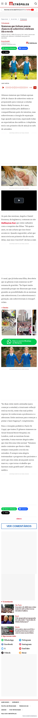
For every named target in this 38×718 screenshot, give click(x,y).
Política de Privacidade (8, 706)
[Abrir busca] (36, 4)
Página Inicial (4, 19)
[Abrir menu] (2, 4)
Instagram (27, 644)
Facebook (8, 644)
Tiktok (7, 653)
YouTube (26, 648)
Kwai (24, 653)
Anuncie (3, 709)
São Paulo (18, 605)
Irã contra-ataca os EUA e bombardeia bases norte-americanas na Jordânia (24, 631)
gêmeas (19, 519)
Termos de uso (23, 706)
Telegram (26, 640)
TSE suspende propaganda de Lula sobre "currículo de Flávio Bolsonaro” (25, 620)
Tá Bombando (23, 19)
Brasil (17, 616)
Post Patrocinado (15, 709)
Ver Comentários (19, 526)
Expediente (15, 702)
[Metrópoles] (19, 3)
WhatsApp (9, 640)
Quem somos (5, 702)
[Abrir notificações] (6, 4)
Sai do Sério (14, 19)
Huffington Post (8, 223)
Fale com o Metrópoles (8, 713)
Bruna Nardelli (5, 41)
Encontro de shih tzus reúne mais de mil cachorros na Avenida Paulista (25, 609)
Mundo (17, 627)
